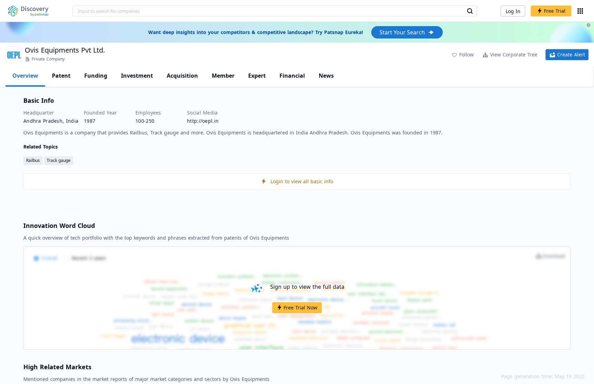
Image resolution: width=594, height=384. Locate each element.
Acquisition (182, 75)
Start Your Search (402, 32)
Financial (292, 75)
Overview (25, 75)
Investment (137, 75)
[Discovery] (28, 11)
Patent (61, 75)
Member (223, 75)
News (326, 75)
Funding (95, 75)
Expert (257, 75)
